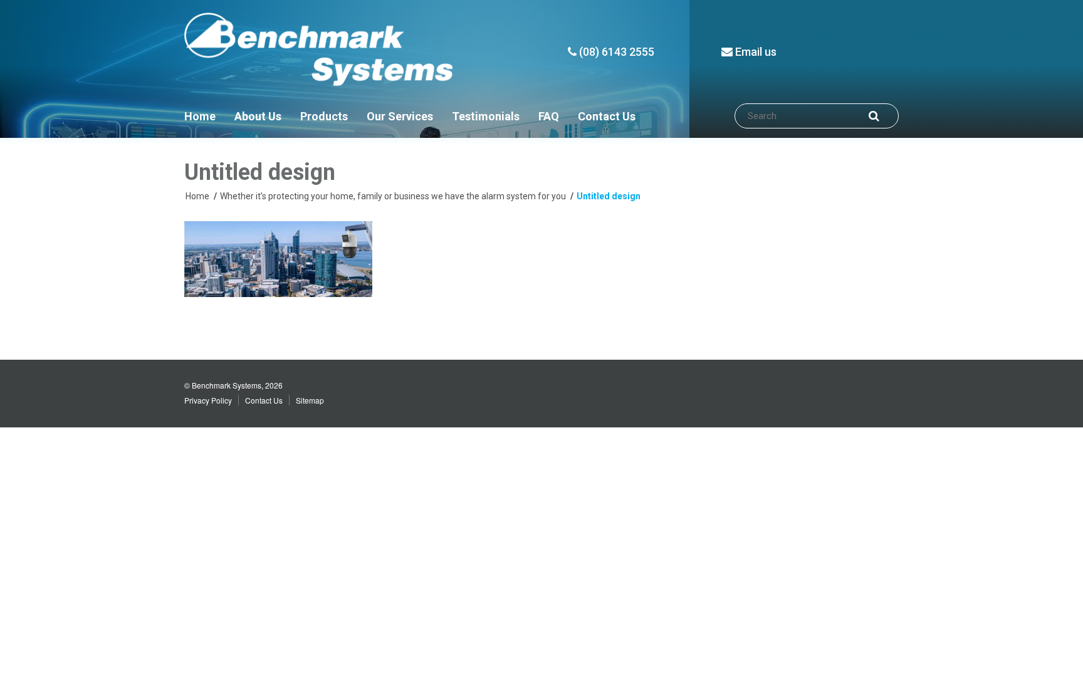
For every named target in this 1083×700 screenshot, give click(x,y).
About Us (257, 116)
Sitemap (310, 400)
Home (200, 116)
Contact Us (607, 116)
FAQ (548, 116)
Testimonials (486, 116)
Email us (755, 51)
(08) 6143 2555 (615, 51)
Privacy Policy (208, 400)
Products (324, 116)
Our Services (400, 116)
